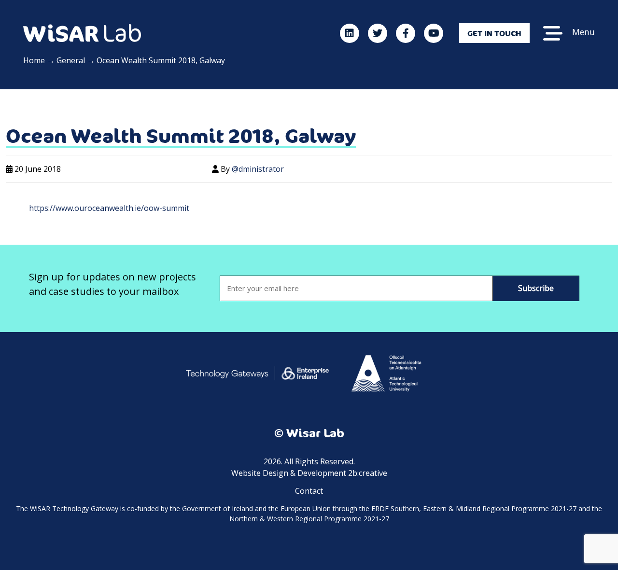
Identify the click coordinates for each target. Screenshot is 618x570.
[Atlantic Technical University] (386, 372)
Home (34, 60)
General (70, 60)
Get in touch (494, 33)
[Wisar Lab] (82, 32)
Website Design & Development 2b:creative (309, 473)
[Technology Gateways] (257, 372)
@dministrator (258, 169)
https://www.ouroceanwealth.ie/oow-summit (109, 208)
